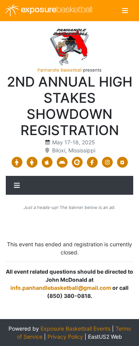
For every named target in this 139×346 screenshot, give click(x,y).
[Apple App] (47, 162)
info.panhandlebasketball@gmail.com (60, 287)
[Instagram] (107, 162)
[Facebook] (92, 162)
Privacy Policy (65, 336)
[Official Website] (122, 162)
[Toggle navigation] (125, 10)
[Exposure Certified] (77, 162)
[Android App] (62, 162)
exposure (55, 10)
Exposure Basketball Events (75, 328)
